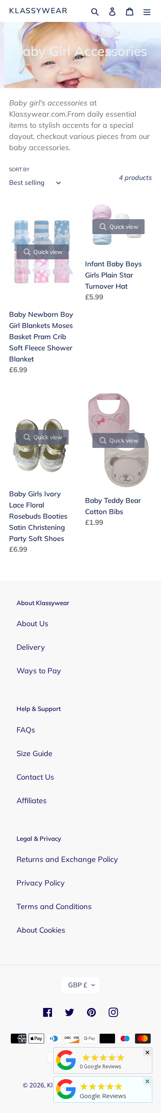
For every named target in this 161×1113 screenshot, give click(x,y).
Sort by (19, 169)
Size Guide (34, 753)
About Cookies (41, 930)
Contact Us (35, 777)
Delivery (31, 647)
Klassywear (38, 10)
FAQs (26, 730)
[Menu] (147, 10)
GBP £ (78, 985)
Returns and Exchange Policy (67, 859)
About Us (32, 623)
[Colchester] (66, 1070)
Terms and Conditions (54, 906)
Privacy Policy (41, 883)
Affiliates (32, 800)
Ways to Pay (39, 670)
